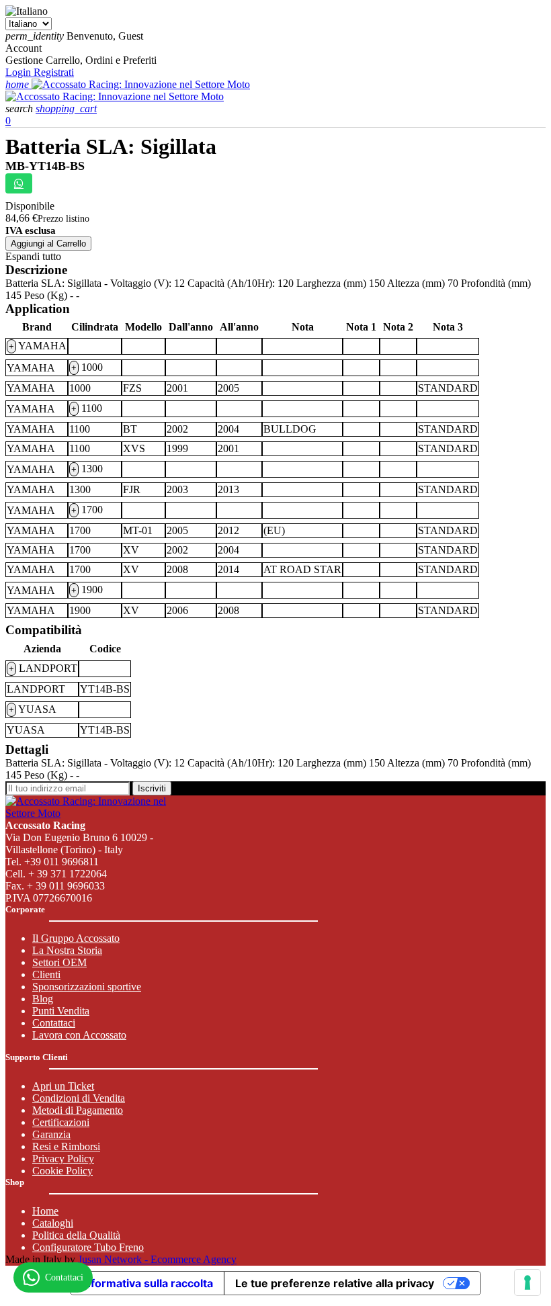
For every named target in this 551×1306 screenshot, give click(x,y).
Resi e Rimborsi (66, 1146)
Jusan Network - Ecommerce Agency (157, 1259)
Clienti (46, 974)
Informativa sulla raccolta (147, 1283)
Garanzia (51, 1134)
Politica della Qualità (76, 1235)
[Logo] (141, 84)
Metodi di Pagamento (77, 1110)
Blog (42, 998)
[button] (20, 108)
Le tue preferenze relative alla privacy (334, 1283)
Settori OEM (59, 962)
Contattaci (53, 1023)
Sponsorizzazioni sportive (86, 986)
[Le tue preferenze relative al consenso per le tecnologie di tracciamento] (527, 1282)
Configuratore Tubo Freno (88, 1247)
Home (45, 1211)
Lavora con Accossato (79, 1035)
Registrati (54, 72)
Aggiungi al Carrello (48, 243)
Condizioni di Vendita (78, 1098)
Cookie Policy (62, 1170)
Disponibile (29, 206)
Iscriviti (152, 788)
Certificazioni (60, 1122)
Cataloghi (52, 1223)
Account (23, 48)
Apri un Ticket (63, 1086)
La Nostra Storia (67, 950)
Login (19, 72)
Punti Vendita (60, 1010)
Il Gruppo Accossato (76, 938)
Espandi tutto (33, 256)
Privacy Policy (63, 1158)
